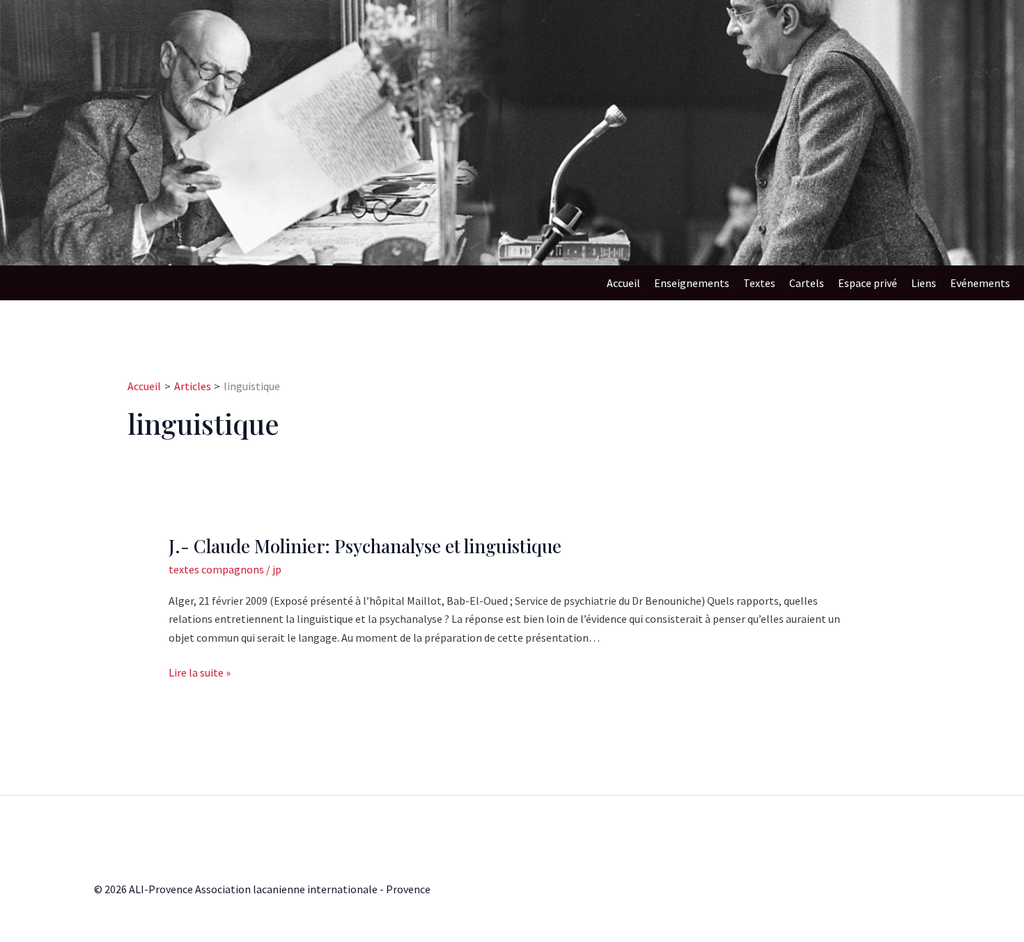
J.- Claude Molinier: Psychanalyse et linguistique (365, 546)
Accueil (623, 283)
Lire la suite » (200, 671)
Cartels (806, 283)
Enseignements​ (691, 283)
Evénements (980, 283)
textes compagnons (216, 569)
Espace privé (867, 283)
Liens (923, 283)
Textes (759, 283)
